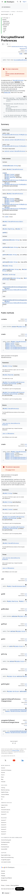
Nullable (11, 165)
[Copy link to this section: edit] (5, 579)
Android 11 (3, 834)
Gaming (3, 787)
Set (10, 274)
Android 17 (3, 820)
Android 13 (3, 829)
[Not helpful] (12, 14)
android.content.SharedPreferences (14, 73)
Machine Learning (5, 790)
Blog (2, 779)
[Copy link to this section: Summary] (10, 124)
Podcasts (3, 781)
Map (9, 229)
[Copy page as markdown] (7, 44)
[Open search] (18, 2)
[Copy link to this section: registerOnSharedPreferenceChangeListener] (13, 701)
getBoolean (6, 240)
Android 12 (3, 831)
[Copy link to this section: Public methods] (15, 313)
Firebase (3, 875)
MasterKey (13, 177)
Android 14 (3, 827)
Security (3, 772)
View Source (22, 48)
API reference (6, 7)
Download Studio (5, 846)
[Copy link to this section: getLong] (8, 654)
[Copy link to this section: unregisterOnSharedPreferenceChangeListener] (2, 724)
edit (4, 225)
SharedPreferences (18, 80)
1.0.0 (26, 50)
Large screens (4, 805)
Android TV (3, 814)
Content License (15, 750)
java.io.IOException (8, 433)
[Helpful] (10, 14)
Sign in (24, 1)
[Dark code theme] (26, 58)
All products (4, 880)
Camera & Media (5, 794)
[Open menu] (2, 1)
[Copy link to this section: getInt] (6, 639)
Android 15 (3, 824)
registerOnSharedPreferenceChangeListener (15, 287)
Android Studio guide (6, 840)
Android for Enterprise (6, 770)
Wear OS (3, 807)
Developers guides (5, 842)
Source (2, 774)
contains (5, 165)
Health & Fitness (4, 792)
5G (2, 799)
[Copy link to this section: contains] (8, 319)
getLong (5, 262)
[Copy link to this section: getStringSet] (10, 684)
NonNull (9, 169)
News (2, 777)
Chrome (3, 873)
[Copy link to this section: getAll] (6, 594)
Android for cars (5, 812)
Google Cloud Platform (6, 878)
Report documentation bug (7, 857)
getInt (4, 254)
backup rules (7, 92)
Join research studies (6, 862)
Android (3, 768)
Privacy (2, 796)
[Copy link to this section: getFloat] (8, 624)
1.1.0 (26, 51)
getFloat (5, 247)
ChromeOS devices (5, 809)
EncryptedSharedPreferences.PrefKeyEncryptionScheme (13, 383)
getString (5, 269)
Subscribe (20, 889)
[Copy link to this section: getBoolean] (10, 609)
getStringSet (6, 278)
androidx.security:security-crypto (19, 46)
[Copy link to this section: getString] (8, 669)
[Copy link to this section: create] (7, 334)
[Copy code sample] (26, 96)
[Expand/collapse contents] (9, 18)
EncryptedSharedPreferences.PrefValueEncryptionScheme (13, 393)
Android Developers (5, 11)
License (7, 885)
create (4, 173)
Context (12, 174)
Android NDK (4, 849)
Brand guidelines (15, 885)
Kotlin (20, 53)
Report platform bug (5, 855)
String (16, 165)
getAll (4, 232)
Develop (13, 11)
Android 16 (3, 822)
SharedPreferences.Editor (15, 221)
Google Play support (5, 859)
